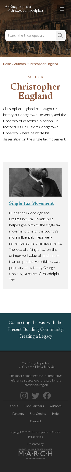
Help (55, 414)
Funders (18, 414)
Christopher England (35, 92)
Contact (35, 421)
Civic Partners (34, 406)
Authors (56, 406)
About (14, 406)
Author (35, 77)
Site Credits (38, 414)
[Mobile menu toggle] (61, 9)
